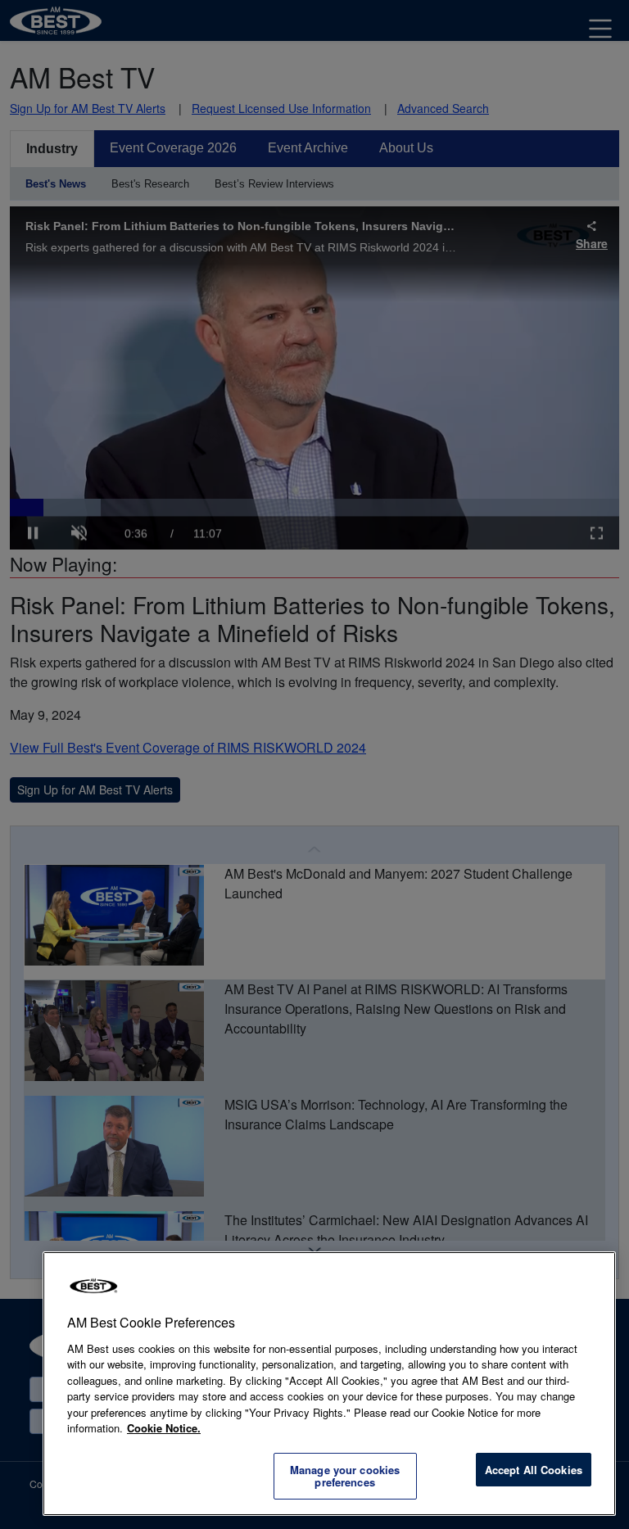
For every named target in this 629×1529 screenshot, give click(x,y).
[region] (329, 1383)
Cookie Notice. (164, 1428)
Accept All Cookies (533, 1469)
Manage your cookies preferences (345, 1476)
